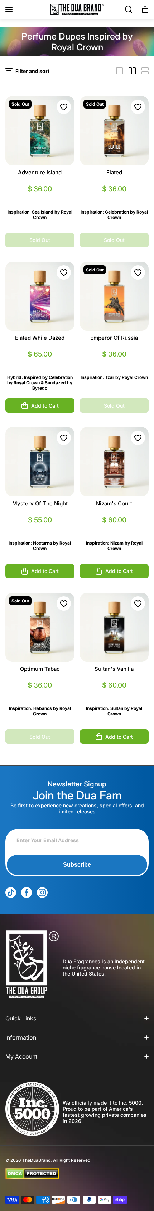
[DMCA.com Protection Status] (71, 1173)
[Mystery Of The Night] (39, 461)
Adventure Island (40, 172)
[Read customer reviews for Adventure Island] (39, 197)
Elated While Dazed (39, 337)
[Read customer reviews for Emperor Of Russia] (114, 362)
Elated (114, 172)
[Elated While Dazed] (39, 296)
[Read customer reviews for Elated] (114, 197)
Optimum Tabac (40, 668)
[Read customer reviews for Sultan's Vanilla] (114, 693)
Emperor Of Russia (114, 337)
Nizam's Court (114, 503)
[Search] (129, 9)
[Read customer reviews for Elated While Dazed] (39, 362)
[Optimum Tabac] (39, 627)
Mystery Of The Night (40, 503)
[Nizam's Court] (114, 461)
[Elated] (114, 130)
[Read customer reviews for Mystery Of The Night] (39, 528)
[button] (145, 9)
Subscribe (77, 865)
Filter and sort (32, 71)
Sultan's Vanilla (114, 668)
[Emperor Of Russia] (114, 296)
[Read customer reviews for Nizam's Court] (114, 528)
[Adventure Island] (39, 130)
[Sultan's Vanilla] (114, 627)
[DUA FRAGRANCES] (77, 9)
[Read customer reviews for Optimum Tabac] (39, 693)
